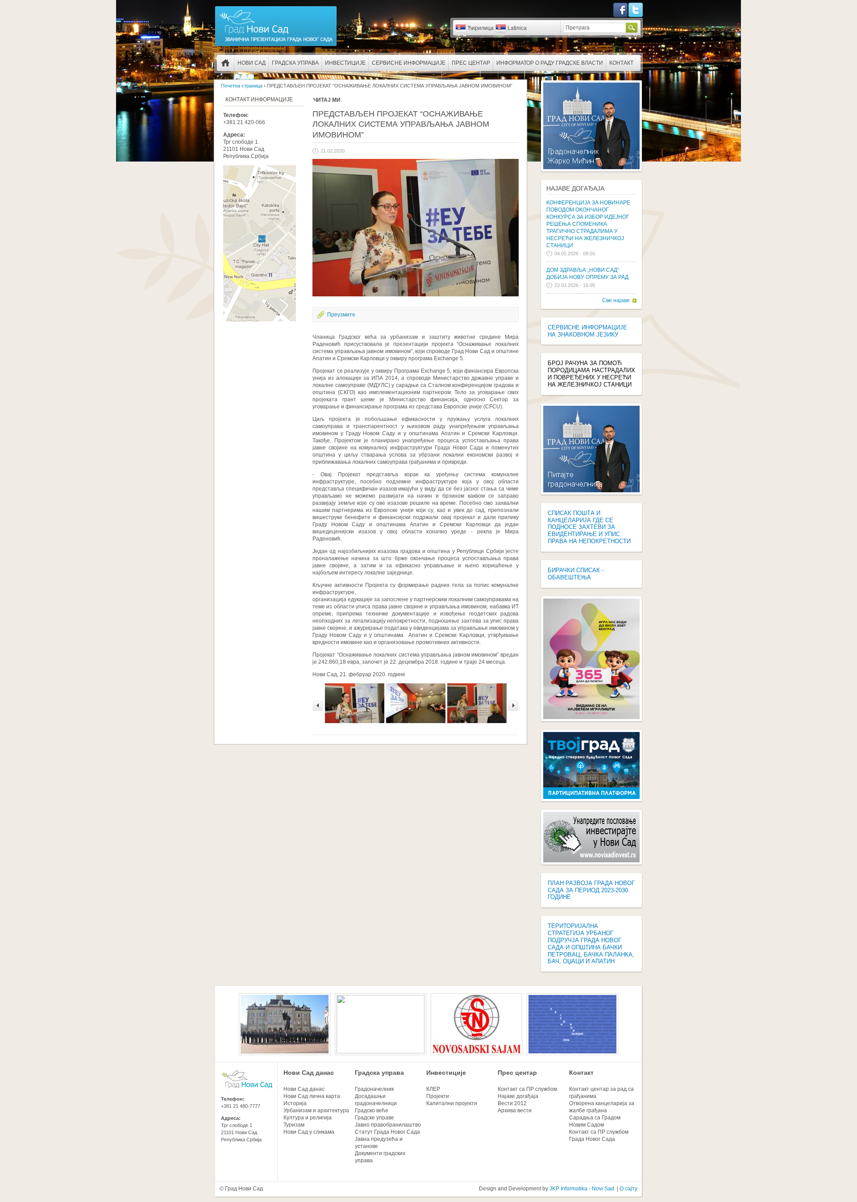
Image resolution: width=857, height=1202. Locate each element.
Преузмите (341, 315)
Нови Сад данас (308, 1072)
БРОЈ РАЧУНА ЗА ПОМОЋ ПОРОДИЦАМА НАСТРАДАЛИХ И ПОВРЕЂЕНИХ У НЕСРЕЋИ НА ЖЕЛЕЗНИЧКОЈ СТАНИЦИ (591, 374)
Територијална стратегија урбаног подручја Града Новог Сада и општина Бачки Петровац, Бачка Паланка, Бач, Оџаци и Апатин (591, 944)
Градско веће (371, 1110)
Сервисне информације (408, 63)
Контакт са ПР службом (527, 1089)
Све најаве (616, 300)
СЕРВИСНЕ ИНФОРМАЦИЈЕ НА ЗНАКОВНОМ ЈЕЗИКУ (587, 331)
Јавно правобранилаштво (388, 1125)
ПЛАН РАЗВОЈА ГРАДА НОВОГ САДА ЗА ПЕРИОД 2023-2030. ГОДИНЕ (591, 890)
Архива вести (515, 1110)
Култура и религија (307, 1118)
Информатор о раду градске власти (549, 63)
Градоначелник (374, 1089)
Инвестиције (345, 63)
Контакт (621, 63)
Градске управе (374, 1118)
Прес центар (471, 63)
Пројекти (437, 1096)
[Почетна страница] (275, 45)
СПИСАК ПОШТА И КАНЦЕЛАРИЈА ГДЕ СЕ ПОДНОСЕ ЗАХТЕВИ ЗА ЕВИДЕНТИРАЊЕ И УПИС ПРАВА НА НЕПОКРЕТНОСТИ (589, 527)
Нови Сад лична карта (311, 1096)
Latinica (517, 28)
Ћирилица (480, 28)
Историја (295, 1103)
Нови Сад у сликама (308, 1132)
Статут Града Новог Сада (387, 1132)
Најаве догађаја (575, 188)
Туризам (293, 1125)
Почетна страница (225, 63)
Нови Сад (251, 63)
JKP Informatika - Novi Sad (581, 1188)
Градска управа (295, 63)
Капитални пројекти (451, 1103)
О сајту (628, 1188)
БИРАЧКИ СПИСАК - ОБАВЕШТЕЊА (575, 574)
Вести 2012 (512, 1103)
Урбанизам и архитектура (316, 1110)
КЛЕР (433, 1089)
